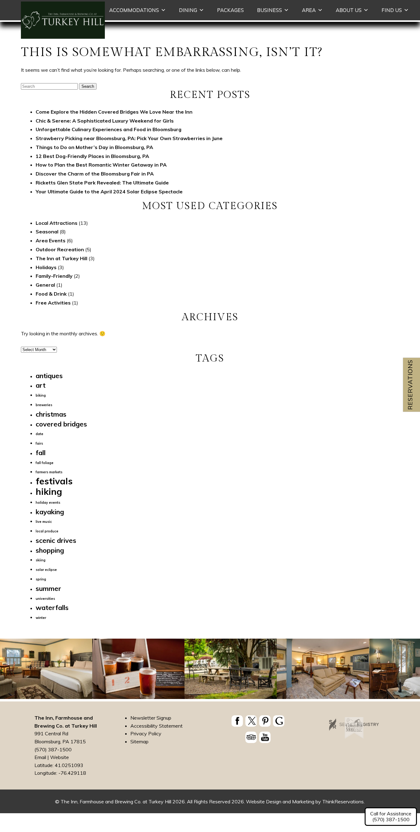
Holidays (46, 267)
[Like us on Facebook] (237, 721)
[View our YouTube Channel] (265, 737)
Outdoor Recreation (60, 249)
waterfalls (52, 607)
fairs (39, 443)
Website (59, 757)
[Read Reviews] (251, 737)
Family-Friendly (54, 276)
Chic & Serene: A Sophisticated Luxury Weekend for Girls (105, 121)
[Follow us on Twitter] (251, 721)
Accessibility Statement (156, 725)
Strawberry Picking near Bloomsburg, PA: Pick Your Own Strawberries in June (129, 138)
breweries (44, 405)
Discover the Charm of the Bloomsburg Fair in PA (95, 174)
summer (48, 588)
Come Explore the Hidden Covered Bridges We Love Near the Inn (114, 112)
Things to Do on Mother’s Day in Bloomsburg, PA (94, 147)
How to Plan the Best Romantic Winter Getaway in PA (101, 165)
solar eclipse (46, 569)
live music (44, 521)
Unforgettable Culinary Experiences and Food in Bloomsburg (108, 129)
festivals (54, 481)
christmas (51, 414)
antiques (49, 375)
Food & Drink (51, 294)
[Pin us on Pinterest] (265, 721)
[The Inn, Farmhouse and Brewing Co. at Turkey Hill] (63, 37)
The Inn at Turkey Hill (61, 258)
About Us (349, 10)
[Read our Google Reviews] (278, 721)
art (41, 385)
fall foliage (44, 463)
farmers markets (49, 472)
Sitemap (139, 741)
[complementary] (210, 670)
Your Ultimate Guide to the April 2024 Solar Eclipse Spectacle (109, 191)
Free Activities (53, 303)
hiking (49, 491)
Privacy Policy (145, 733)
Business (269, 10)
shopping (50, 550)
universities (45, 598)
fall (41, 452)
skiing (41, 560)
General (45, 285)
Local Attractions (56, 223)
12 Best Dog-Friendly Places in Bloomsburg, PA (92, 156)
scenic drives (56, 540)
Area (309, 10)
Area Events (50, 240)
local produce (47, 531)
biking (41, 395)
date (39, 434)
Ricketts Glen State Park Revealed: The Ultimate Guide (102, 183)
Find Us (392, 10)
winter (41, 618)
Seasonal (47, 231)
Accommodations (134, 10)
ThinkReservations (343, 801)
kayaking (50, 511)
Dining (188, 10)
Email (40, 757)
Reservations (410, 385)
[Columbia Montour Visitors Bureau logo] (354, 737)
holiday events (48, 502)
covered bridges (61, 424)
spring (41, 579)
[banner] (257, 730)
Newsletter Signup (150, 718)
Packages (230, 10)
